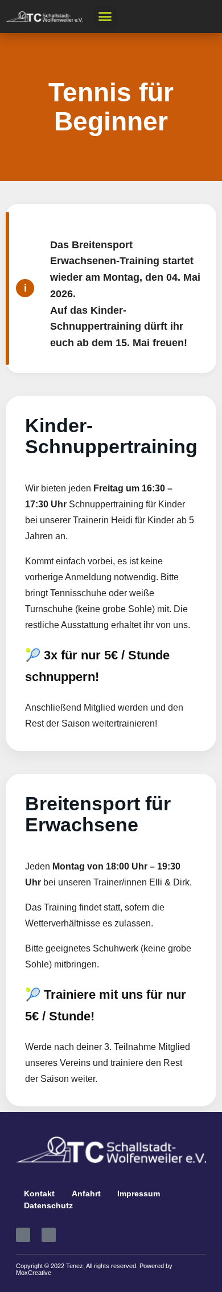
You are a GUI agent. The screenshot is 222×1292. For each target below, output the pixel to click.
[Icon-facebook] (23, 1235)
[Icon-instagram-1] (49, 1235)
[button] (105, 16)
